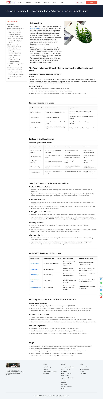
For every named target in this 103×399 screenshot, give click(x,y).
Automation (64, 384)
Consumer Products (66, 373)
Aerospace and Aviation (67, 367)
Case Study (83, 373)
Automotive (64, 380)
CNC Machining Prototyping (50, 371)
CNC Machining (47, 367)
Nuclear (63, 388)
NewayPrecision (84, 367)
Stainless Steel (34, 269)
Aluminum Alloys (34, 263)
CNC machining (34, 28)
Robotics (63, 382)
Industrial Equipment (66, 386)
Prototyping (46, 373)
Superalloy (45, 369)
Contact (62, 2)
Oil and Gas (64, 371)
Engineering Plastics (35, 287)
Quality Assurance (84, 369)
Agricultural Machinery (67, 378)
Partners (82, 371)
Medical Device (65, 375)
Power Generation (65, 369)
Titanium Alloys (34, 274)
